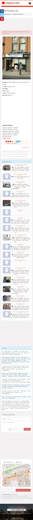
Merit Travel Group (20, 252)
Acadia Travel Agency (20, 277)
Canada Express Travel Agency (20, 164)
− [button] (4, 468)
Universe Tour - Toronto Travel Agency (20, 311)
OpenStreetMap (23, 486)
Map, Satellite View (8, 462)
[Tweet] (2, 15)
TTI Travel (20, 217)
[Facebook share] (2, 11)
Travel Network (20, 286)
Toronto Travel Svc (20, 191)
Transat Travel (20, 210)
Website (6, 89)
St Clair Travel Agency (20, 304)
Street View (19, 462)
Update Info (26, 147)
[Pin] (2, 19)
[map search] (10, 3)
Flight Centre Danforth (20, 182)
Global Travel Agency (20, 296)
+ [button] (4, 466)
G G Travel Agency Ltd (20, 225)
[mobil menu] (29, 3)
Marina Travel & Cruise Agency (20, 174)
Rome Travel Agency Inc (20, 268)
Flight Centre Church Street (20, 200)
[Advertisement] (16, 24)
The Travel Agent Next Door (20, 235)
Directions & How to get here (23, 490)
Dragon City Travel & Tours (20, 260)
